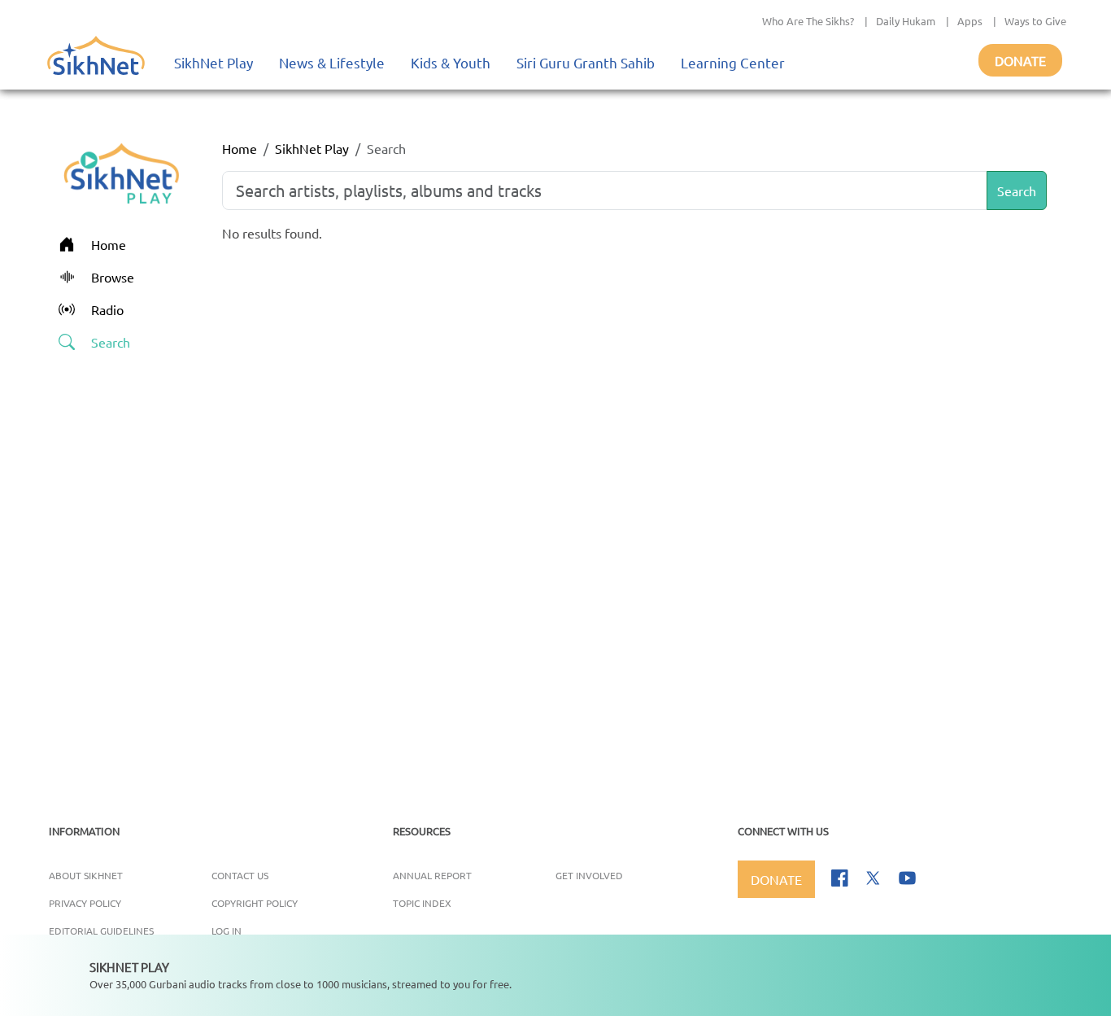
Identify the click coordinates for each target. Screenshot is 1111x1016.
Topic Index (422, 902)
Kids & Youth (450, 62)
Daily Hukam (905, 21)
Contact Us (239, 875)
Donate (1020, 60)
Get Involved (589, 875)
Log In (226, 930)
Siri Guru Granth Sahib (585, 62)
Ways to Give (1035, 21)
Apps (969, 21)
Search (1016, 190)
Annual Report (432, 875)
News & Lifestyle (332, 62)
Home (239, 148)
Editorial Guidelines (101, 930)
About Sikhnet (86, 875)
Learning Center (733, 62)
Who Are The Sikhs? (808, 21)
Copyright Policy (254, 902)
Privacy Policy (85, 902)
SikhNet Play (213, 62)
